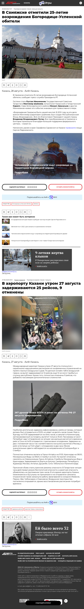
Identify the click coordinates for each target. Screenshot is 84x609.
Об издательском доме (26, 553)
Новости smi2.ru (9, 272)
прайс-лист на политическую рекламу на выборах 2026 (37, 561)
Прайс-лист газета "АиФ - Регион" (29, 558)
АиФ (3, 80)
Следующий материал (43, 603)
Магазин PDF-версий (53, 553)
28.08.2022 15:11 (7, 9)
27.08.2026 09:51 (7, 280)
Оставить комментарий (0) (65, 187)
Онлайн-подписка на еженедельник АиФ (32, 556)
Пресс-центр (40, 553)
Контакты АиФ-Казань (69, 556)
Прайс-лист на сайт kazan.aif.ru (53, 558)
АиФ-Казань (6, 351)
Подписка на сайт (54, 556)
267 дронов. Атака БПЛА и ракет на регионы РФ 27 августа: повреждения (45, 414)
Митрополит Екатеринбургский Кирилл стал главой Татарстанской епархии (37, 240)
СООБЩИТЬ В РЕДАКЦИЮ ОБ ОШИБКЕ (70, 561)
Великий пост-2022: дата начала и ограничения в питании (31, 226)
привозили (71, 128)
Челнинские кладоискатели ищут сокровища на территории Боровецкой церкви (44, 166)
